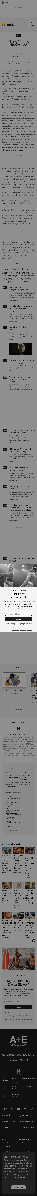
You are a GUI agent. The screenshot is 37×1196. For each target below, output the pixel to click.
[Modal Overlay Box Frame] (18, 598)
